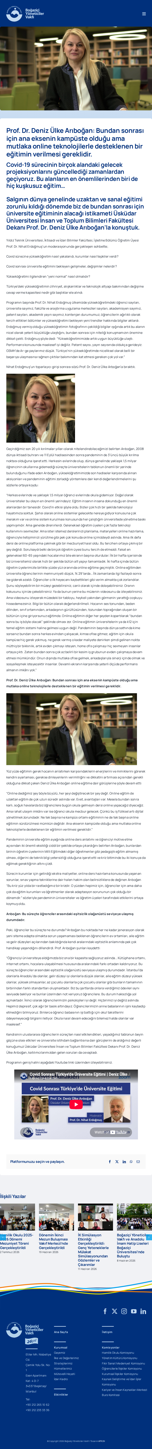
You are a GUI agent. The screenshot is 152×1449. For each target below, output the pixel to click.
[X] (117, 1162)
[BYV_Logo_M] (25, 7)
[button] (3, 1235)
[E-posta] (138, 1162)
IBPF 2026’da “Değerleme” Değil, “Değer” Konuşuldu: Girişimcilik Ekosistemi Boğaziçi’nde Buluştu (134, 1245)
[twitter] (114, 1307)
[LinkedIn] (124, 1162)
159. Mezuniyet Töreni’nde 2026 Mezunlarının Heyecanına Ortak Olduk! (93, 1243)
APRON (101, 1436)
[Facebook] (109, 1162)
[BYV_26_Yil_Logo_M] (25, 1319)
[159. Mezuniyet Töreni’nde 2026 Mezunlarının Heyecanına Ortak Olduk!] (95, 1206)
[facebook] (105, 1307)
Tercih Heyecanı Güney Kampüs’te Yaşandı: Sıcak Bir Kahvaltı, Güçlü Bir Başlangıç (15, 1243)
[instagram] (124, 1307)
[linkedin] (143, 1307)
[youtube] (134, 1307)
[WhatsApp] (131, 1162)
